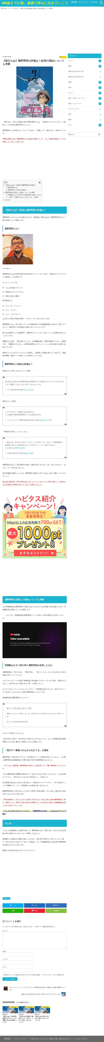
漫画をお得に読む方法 (75, 71)
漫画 (69, 66)
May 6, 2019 (28, 453)
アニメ (70, 60)
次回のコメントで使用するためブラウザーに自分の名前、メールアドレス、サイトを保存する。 (34, 975)
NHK (70, 87)
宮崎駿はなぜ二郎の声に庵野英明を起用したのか (24, 195)
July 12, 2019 (28, 390)
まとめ (7, 200)
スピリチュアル (73, 109)
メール (5, 959)
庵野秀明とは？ (13, 187)
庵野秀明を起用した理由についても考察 (20, 192)
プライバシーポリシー (84, 2)
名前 (4, 951)
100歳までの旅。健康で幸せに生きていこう (35, 3)
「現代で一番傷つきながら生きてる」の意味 (23, 197)
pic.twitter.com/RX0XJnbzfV (15, 448)
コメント (5, 931)
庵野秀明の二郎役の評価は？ (17, 190)
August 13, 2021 (46, 420)
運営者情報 (74, 2)
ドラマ (70, 93)
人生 (69, 125)
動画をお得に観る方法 (75, 77)
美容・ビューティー (75, 103)
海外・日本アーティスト (76, 98)
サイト (5, 967)
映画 (69, 82)
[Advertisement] (35, 34)
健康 (69, 119)
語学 (69, 114)
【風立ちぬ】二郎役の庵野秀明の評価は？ (20, 185)
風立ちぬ (7, 898)
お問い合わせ (94, 2)
